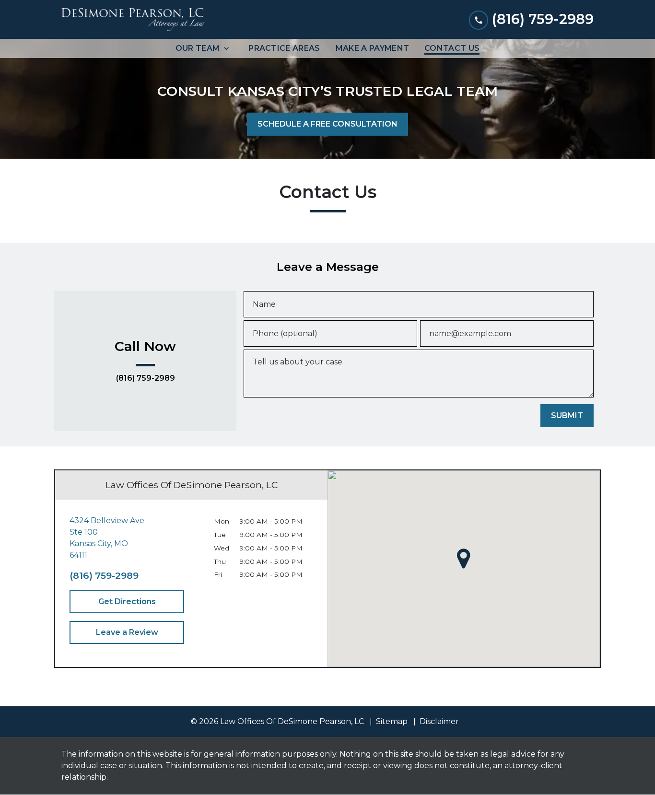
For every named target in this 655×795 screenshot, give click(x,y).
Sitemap (392, 721)
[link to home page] (133, 19)
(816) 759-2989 (145, 378)
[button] (463, 559)
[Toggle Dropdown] (229, 48)
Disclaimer (439, 721)
